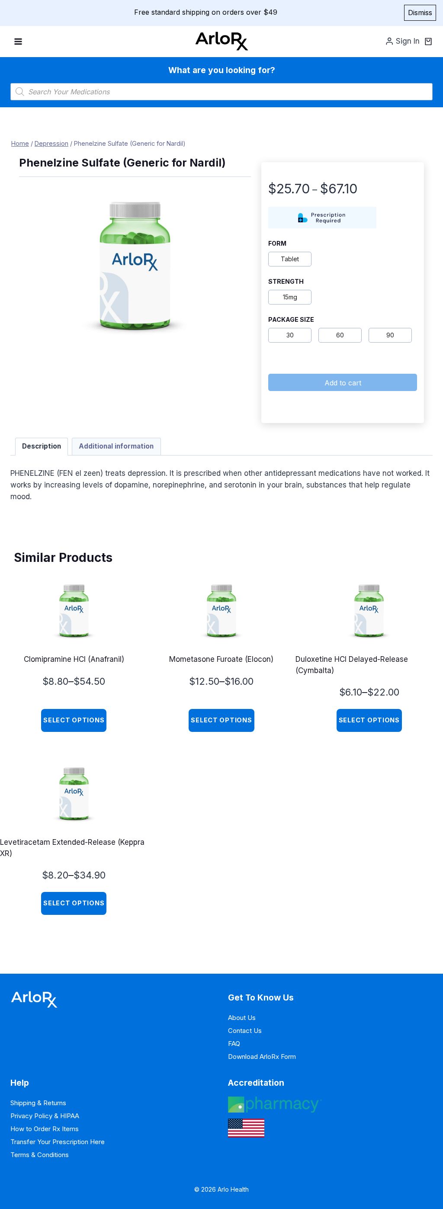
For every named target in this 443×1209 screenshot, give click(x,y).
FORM (277, 244)
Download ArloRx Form (262, 1056)
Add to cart (342, 382)
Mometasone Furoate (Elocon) (221, 659)
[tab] (41, 447)
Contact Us (245, 1030)
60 (340, 335)
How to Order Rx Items (44, 1129)
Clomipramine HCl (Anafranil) (74, 659)
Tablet (290, 259)
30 (290, 335)
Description (41, 446)
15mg (290, 297)
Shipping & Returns (38, 1103)
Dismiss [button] (420, 12)
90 (390, 335)
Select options (73, 720)
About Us (242, 1017)
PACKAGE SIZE (291, 320)
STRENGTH (286, 282)
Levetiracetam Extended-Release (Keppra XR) (72, 848)
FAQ (234, 1043)
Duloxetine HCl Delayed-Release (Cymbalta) (351, 665)
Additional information (116, 446)
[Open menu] (18, 41)
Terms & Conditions (39, 1155)
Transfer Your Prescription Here (57, 1142)
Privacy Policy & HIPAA (44, 1116)
